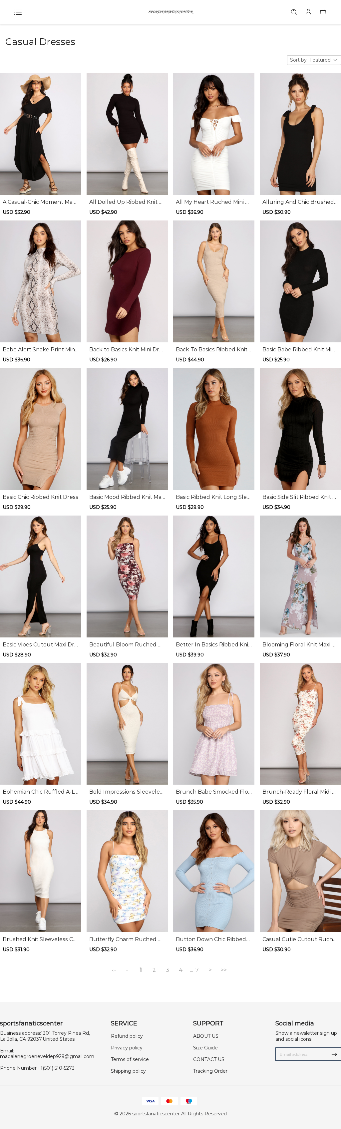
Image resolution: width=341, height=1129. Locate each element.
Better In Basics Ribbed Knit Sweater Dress (213, 644)
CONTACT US (208, 1059)
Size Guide (205, 1048)
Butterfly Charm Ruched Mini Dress (126, 939)
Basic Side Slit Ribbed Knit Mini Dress (300, 497)
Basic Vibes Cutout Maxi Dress (40, 644)
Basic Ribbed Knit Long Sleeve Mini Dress (213, 497)
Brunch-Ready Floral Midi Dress (299, 792)
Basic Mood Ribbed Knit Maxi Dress (127, 497)
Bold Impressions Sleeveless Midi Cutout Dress (127, 792)
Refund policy (127, 1036)
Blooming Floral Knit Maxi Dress (300, 644)
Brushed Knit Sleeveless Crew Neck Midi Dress (41, 939)
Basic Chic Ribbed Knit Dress (40, 497)
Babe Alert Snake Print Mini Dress (39, 349)
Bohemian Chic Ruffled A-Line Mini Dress (39, 792)
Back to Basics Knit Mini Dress (127, 349)
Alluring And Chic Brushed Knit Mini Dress (298, 202)
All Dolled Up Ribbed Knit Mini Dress (127, 202)
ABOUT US (205, 1036)
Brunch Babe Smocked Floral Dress (213, 792)
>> (224, 970)
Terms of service (130, 1059)
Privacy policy (127, 1048)
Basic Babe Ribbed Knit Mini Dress (299, 349)
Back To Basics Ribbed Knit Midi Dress (211, 349)
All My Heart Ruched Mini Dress (214, 202)
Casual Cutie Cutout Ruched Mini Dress (299, 939)
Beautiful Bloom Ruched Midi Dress (126, 644)
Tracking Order (210, 1071)
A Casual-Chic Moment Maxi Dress (40, 202)
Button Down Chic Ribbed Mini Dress (211, 939)
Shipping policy (128, 1071)
